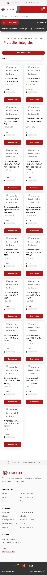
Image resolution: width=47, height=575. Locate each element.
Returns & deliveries (27, 497)
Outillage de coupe (26, 512)
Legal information (26, 501)
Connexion (6, 501)
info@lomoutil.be (8, 552)
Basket (4, 497)
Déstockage (23, 29)
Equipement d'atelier (27, 527)
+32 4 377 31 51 (7, 548)
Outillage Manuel (8, 520)
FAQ (30, 29)
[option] (23, 3)
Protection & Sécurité (19, 38)
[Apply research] (44, 16)
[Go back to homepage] (8, 9)
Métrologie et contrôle (9, 523)
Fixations (5, 516)
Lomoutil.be (40, 22)
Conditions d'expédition (9, 29)
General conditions (40, 29)
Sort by (5, 58)
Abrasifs (23, 516)
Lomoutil (7, 38)
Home (4, 493)
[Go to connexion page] (36, 9)
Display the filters (23, 53)
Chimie (22, 523)
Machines (5, 527)
